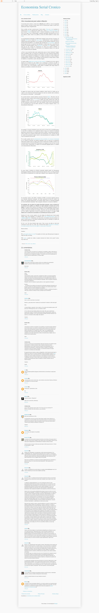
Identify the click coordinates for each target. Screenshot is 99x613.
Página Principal (41, 593)
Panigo (28, 31)
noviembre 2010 (69, 49)
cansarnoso (26, 570)
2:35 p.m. (26, 257)
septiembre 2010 (69, 52)
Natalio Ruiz (26, 414)
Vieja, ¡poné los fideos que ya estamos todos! (71, 39)
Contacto (47, 14)
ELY (48, 30)
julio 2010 (68, 55)
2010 (66, 35)
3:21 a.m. (26, 539)
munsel (26, 528)
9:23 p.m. (26, 402)
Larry (52, 29)
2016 (66, 25)
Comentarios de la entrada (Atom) (33, 595)
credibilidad (23, 217)
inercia (53, 216)
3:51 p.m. (26, 294)
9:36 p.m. (26, 410)
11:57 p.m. (26, 577)
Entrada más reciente (26, 593)
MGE (27, 40)
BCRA (29, 217)
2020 (66, 20)
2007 (66, 71)
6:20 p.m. (26, 382)
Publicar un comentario (27, 591)
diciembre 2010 (69, 37)
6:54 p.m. (26, 392)
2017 (66, 24)
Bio (21, 14)
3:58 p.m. (26, 318)
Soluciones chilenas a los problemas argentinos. (70, 46)
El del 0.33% (26, 437)
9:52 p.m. (26, 426)
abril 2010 (68, 61)
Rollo (29, 30)
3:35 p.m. (26, 267)
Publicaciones (35, 14)
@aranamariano (27, 260)
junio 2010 (68, 57)
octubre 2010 (68, 50)
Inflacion (34, 243)
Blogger (55, 603)
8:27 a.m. (26, 433)
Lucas (25, 238)
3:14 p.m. (26, 472)
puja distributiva (48, 216)
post (54, 353)
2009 (66, 68)
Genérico (26, 298)
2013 (66, 30)
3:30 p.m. (26, 524)
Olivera (47, 29)
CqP (37, 64)
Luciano (26, 378)
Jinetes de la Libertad (69, 41)
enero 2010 (68, 66)
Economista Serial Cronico (40, 6)
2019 (66, 22)
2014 (66, 29)
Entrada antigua (55, 593)
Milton (49, 96)
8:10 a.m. (26, 567)
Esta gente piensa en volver (30, 234)
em (25, 370)
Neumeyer (40, 45)
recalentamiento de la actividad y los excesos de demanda (46, 139)
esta (22, 36)
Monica (25, 581)
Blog (42, 14)
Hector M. (26, 450)
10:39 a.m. (26, 446)
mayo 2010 (68, 59)
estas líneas (39, 40)
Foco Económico (51, 42)
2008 (66, 70)
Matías (25, 396)
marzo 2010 (68, 62)
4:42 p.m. (26, 366)
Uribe (49, 45)
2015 (66, 27)
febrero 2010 (68, 64)
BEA (26, 243)
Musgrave (26, 430)
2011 (66, 34)
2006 (66, 73)
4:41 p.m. (26, 338)
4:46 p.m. (26, 374)
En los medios (27, 14)
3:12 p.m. (26, 463)
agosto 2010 (68, 54)
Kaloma (56, 30)
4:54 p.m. (26, 588)
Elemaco (51, 30)
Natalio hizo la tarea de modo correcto (37, 61)
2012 (66, 32)
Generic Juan (29, 243)
